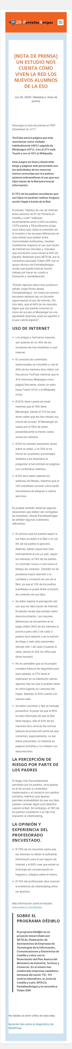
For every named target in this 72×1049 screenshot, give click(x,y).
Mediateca (39, 97)
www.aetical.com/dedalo (27, 907)
